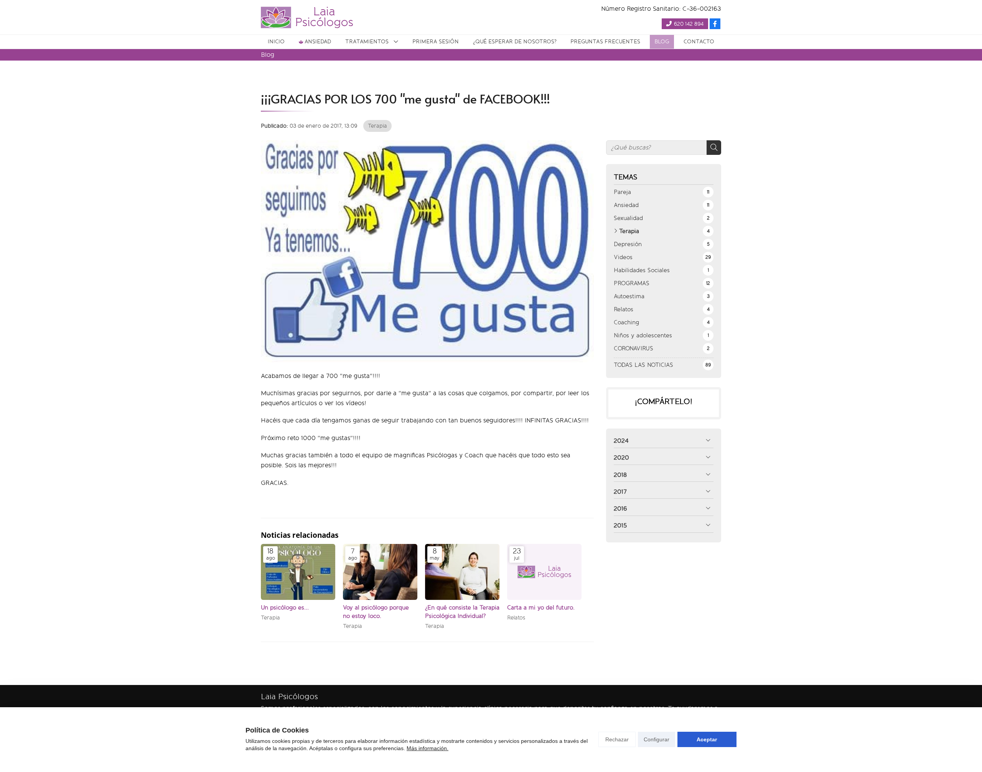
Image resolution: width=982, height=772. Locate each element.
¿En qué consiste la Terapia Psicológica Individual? (462, 611)
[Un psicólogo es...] (298, 572)
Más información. (427, 748)
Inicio (276, 41)
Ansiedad (318, 41)
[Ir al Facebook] (715, 24)
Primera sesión (435, 41)
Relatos (516, 617)
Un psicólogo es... (285, 607)
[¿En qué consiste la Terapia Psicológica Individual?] (462, 572)
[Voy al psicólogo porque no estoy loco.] (380, 572)
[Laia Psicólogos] (307, 17)
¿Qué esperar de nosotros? (515, 41)
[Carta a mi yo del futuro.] (544, 572)
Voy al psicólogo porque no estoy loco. (376, 611)
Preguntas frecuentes (605, 41)
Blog (661, 41)
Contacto (699, 41)
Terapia (377, 125)
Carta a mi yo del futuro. (541, 607)
